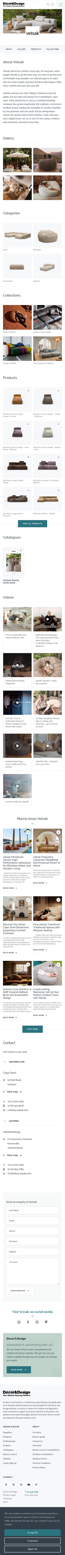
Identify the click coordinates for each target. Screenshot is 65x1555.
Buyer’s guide (38, 1437)
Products (36, 49)
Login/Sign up (9, 1463)
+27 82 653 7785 (15, 1169)
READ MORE (18, 1370)
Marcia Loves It (10, 1454)
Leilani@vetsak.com (18, 1110)
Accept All (32, 1532)
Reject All (32, 1549)
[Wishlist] (52, 4)
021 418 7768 (32, 1492)
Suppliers (7, 1432)
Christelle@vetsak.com (19, 1173)
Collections (52, 49)
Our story (36, 1432)
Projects (7, 1446)
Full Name (14, 1210)
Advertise (36, 1446)
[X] (14, 1485)
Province (13, 1241)
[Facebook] (6, 1485)
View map (14, 1092)
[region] (32, 1531)
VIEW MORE (32, 1029)
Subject (12, 1252)
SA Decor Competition (42, 1454)
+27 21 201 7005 (15, 1101)
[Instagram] (21, 1485)
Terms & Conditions (41, 1463)
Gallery (21, 49)
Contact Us (37, 1441)
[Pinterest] (36, 1485)
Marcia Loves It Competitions (45, 1450)
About (9, 49)
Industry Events (39, 1459)
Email (12, 1221)
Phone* (12, 1231)
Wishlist (6, 1459)
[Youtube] (29, 1485)
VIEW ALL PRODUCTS (32, 524)
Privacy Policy (38, 1467)
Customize (32, 1541)
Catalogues (8, 1450)
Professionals (9, 1441)
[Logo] (24, 4)
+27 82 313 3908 (15, 1106)
